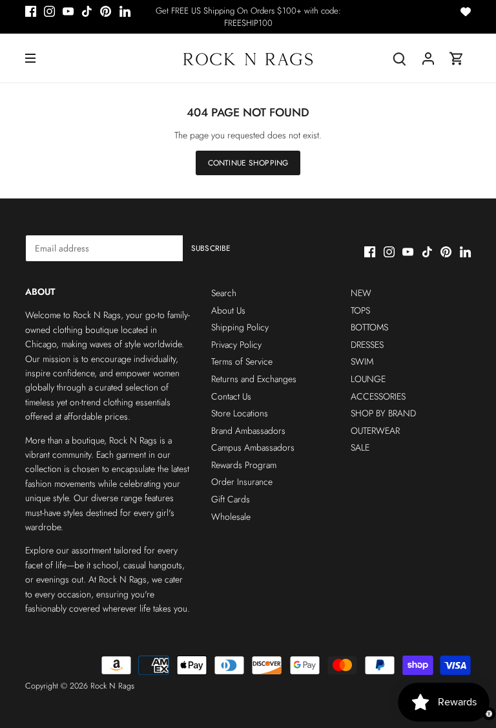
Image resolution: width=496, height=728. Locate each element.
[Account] (428, 58)
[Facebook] (30, 11)
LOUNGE (368, 378)
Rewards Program (243, 464)
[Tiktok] (86, 11)
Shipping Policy (240, 327)
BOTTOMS (369, 327)
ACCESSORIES (378, 396)
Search (223, 292)
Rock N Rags (112, 686)
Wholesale (231, 516)
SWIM (362, 361)
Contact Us (231, 396)
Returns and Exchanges (253, 378)
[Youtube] (68, 11)
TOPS (360, 310)
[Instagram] (49, 11)
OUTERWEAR (375, 430)
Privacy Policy (236, 344)
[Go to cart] (456, 58)
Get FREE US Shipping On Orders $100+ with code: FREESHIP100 (248, 17)
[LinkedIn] (124, 11)
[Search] (400, 58)
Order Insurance (242, 481)
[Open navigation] (30, 58)
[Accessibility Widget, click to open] (488, 713)
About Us (228, 310)
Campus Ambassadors (252, 447)
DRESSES (367, 344)
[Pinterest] (105, 11)
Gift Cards (230, 499)
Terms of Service (242, 361)
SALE (360, 447)
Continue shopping (248, 162)
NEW (361, 292)
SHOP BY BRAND (383, 413)
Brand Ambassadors (248, 430)
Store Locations (239, 413)
